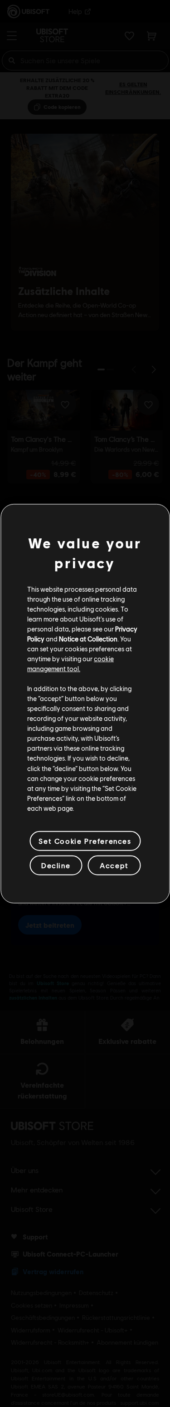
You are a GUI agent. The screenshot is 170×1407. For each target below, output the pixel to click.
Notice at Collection (88, 639)
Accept (114, 865)
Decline (55, 865)
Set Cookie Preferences (85, 841)
